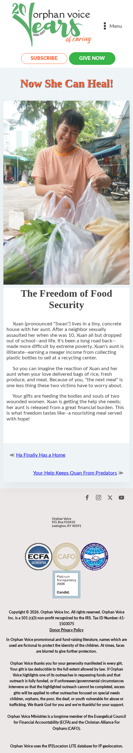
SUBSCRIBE (44, 58)
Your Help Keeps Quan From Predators (75, 473)
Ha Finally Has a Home (40, 455)
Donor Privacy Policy (66, 630)
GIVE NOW (92, 58)
